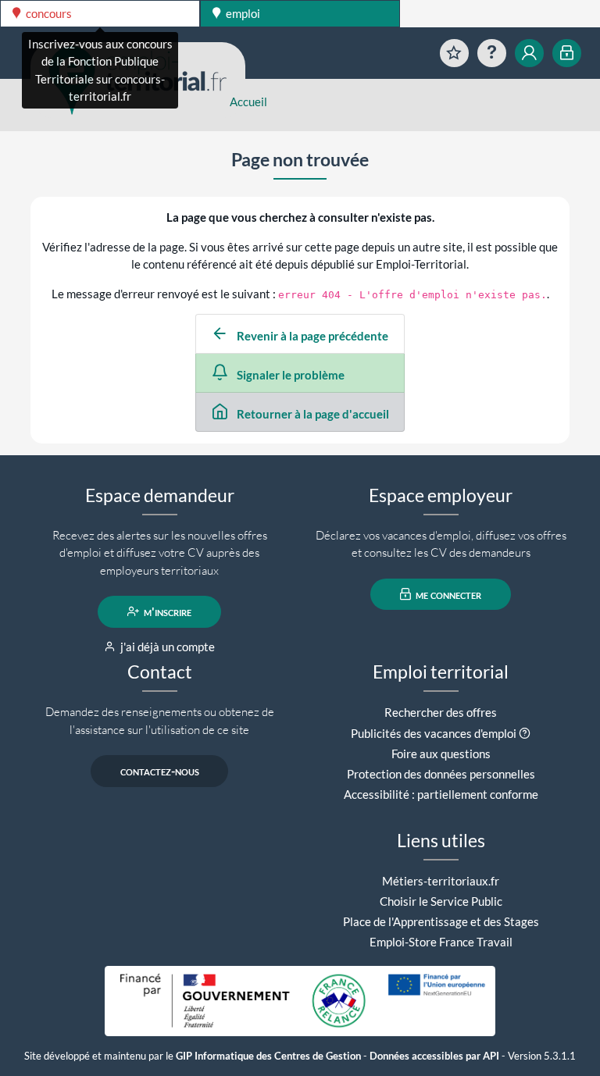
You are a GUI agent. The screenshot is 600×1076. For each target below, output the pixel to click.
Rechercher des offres (440, 712)
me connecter (447, 594)
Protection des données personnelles (441, 774)
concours (47, 13)
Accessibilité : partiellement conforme (441, 794)
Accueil (248, 101)
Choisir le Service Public (441, 901)
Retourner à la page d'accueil (311, 414)
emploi (241, 13)
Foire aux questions (441, 753)
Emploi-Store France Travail (441, 942)
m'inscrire (166, 611)
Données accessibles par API (434, 1056)
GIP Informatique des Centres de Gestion (268, 1056)
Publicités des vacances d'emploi (433, 733)
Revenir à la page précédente (311, 336)
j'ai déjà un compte (166, 647)
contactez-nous (159, 771)
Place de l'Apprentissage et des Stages (441, 921)
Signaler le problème (289, 375)
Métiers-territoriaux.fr (440, 881)
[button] (524, 733)
